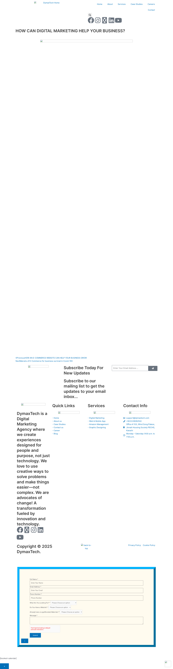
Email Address (35, 587)
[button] (90, 15)
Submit (35, 635)
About (110, 4)
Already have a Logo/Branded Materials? (45, 612)
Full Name (34, 579)
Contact (151, 10)
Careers (151, 4)
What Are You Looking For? (40, 603)
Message (33, 615)
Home (99, 4)
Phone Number (36, 594)
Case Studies (137, 4)
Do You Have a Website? (39, 607)
